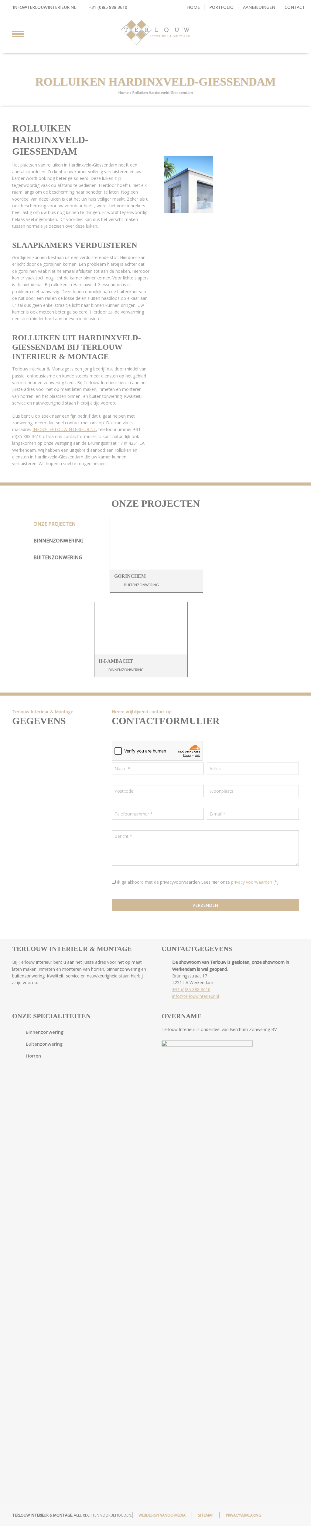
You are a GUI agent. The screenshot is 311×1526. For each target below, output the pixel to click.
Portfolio (221, 7)
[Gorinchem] (156, 543)
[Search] (293, 33)
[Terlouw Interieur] (155, 32)
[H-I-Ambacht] (140, 628)
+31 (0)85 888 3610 (107, 7)
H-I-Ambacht (116, 661)
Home (193, 7)
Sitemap (206, 1515)
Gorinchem (130, 576)
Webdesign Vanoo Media (162, 1515)
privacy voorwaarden (251, 882)
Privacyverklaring (243, 1515)
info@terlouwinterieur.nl (44, 7)
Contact (295, 7)
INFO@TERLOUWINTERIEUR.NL (64, 429)
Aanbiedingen (259, 7)
